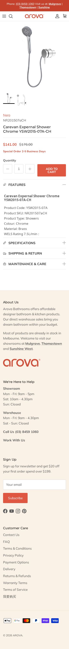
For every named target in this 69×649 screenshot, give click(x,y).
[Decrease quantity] (7, 168)
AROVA (17, 635)
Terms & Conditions (17, 548)
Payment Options (16, 562)
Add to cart (52, 170)
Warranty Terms (15, 583)
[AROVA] (34, 16)
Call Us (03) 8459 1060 (21, 432)
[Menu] (4, 16)
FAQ (6, 542)
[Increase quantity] (29, 168)
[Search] (12, 16)
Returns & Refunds (17, 576)
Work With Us (14, 440)
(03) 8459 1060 (25, 4)
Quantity (9, 160)
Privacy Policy (13, 555)
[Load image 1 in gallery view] (34, 55)
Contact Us (11, 535)
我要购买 (9, 596)
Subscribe (15, 498)
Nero (6, 115)
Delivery (9, 569)
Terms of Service (15, 589)
